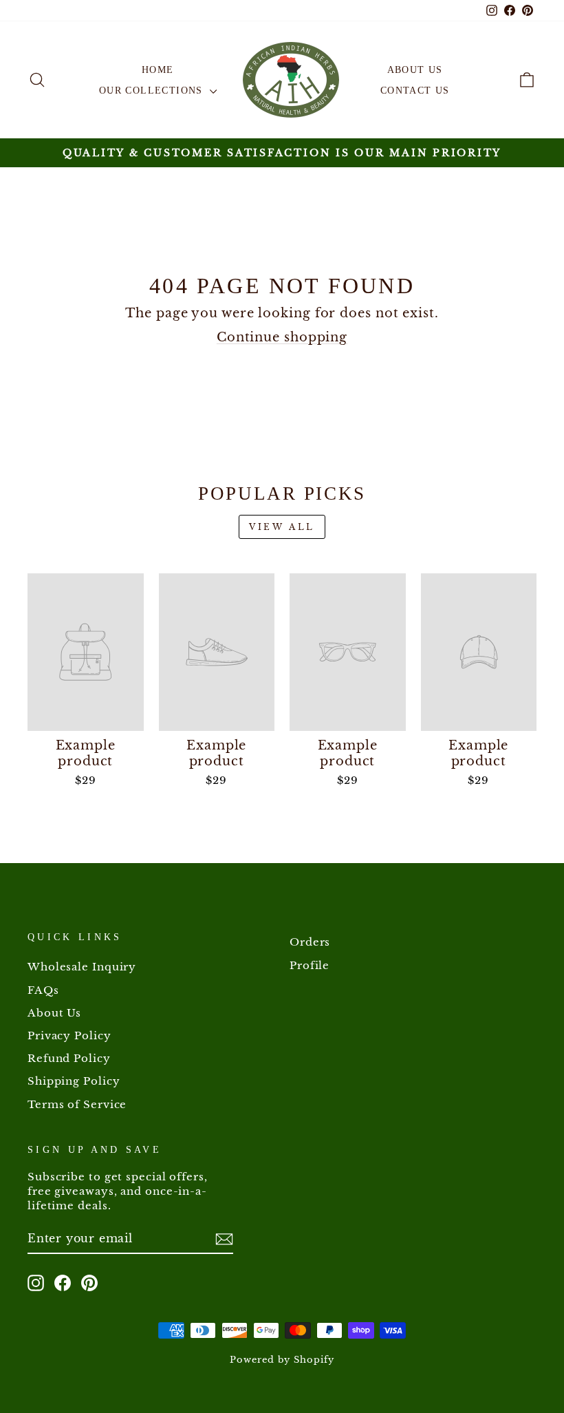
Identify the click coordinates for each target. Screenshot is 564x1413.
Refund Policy (69, 1058)
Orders (310, 941)
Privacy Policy (69, 1035)
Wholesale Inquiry (82, 966)
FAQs (43, 990)
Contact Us (415, 90)
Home (158, 70)
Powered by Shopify (282, 1359)
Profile (309, 965)
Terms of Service (77, 1104)
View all (282, 527)
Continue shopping (282, 337)
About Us (415, 70)
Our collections (152, 90)
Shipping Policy (74, 1080)
